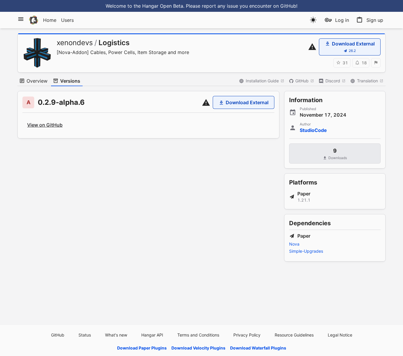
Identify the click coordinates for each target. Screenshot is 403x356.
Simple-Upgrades (306, 251)
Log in (342, 20)
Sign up (374, 20)
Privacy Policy (247, 334)
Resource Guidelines (294, 334)
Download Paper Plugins (142, 347)
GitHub (302, 80)
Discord (332, 80)
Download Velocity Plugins (198, 347)
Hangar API (152, 334)
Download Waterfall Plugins (258, 347)
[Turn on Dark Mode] (313, 20)
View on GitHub (45, 125)
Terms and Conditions (198, 334)
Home (49, 20)
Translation (367, 80)
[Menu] (20, 19)
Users (67, 20)
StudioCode (313, 130)
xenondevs (75, 42)
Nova (294, 243)
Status (84, 334)
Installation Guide (262, 80)
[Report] (376, 63)
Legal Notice (340, 334)
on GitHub (284, 6)
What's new (116, 334)
